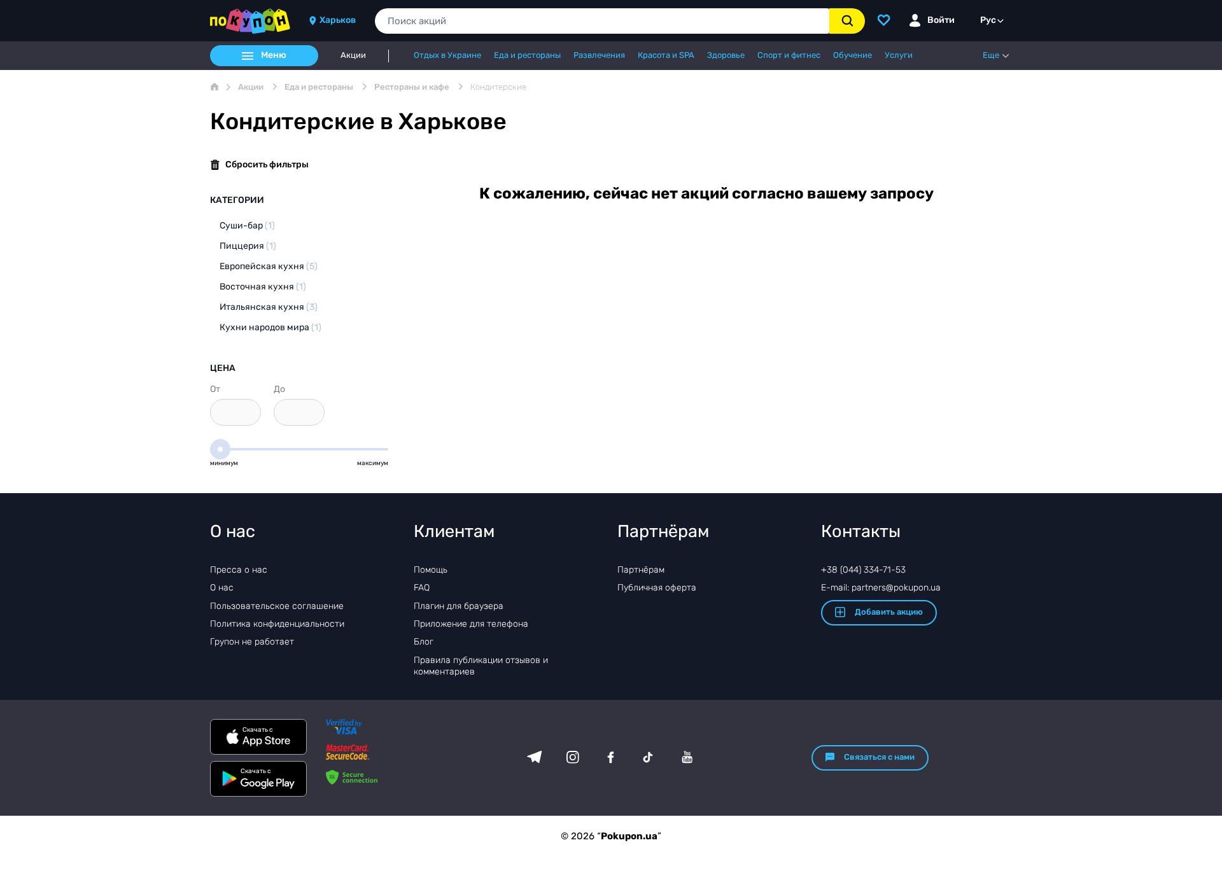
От (215, 389)
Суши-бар (247, 225)
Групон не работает (252, 641)
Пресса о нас (238, 569)
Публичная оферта (656, 587)
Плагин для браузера (458, 606)
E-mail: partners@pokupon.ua (881, 587)
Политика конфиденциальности (277, 623)
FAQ (422, 587)
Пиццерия (248, 246)
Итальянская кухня (269, 307)
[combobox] (602, 21)
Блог (423, 641)
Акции (353, 55)
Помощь (430, 569)
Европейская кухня (269, 266)
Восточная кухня (263, 286)
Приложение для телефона (471, 623)
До (279, 389)
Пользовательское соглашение (277, 606)
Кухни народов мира (270, 327)
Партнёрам (640, 569)
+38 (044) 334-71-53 (863, 569)
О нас (222, 587)
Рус (988, 20)
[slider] (220, 449)
